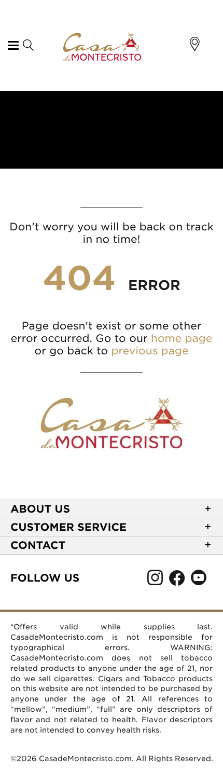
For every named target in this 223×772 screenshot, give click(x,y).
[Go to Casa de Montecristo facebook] (177, 580)
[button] (195, 44)
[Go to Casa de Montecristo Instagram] (155, 580)
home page (181, 338)
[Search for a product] (28, 45)
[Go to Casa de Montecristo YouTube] (198, 580)
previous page (150, 350)
